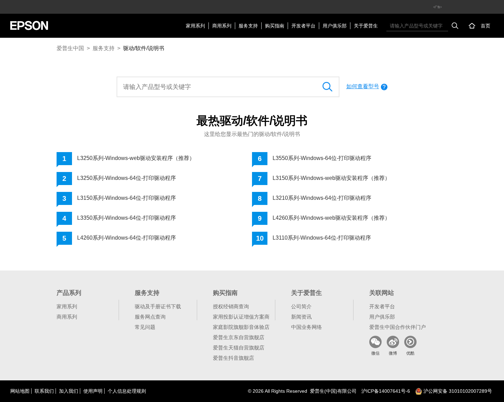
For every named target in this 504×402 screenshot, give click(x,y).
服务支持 (248, 25)
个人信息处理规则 (127, 391)
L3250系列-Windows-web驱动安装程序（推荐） (136, 158)
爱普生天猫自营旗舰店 (238, 348)
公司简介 (301, 306)
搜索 (455, 25)
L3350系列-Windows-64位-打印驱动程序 (126, 218)
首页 (485, 25)
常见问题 (145, 327)
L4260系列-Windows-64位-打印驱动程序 (126, 238)
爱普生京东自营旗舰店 (238, 337)
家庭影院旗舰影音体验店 (241, 327)
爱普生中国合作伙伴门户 (397, 327)
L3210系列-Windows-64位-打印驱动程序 (322, 198)
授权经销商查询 (231, 306)
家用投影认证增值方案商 (241, 317)
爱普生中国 (70, 48)
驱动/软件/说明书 (143, 48)
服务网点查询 (150, 317)
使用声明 (93, 391)
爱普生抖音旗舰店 (233, 358)
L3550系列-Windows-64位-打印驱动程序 (322, 158)
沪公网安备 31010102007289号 (457, 391)
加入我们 (68, 391)
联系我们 (44, 391)
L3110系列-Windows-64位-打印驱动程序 (322, 238)
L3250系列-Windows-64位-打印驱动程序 (126, 178)
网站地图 (19, 391)
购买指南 (274, 25)
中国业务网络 (306, 327)
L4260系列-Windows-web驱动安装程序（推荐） (331, 218)
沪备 (385, 391)
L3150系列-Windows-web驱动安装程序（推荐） (331, 178)
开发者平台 (303, 25)
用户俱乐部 (335, 25)
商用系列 (221, 25)
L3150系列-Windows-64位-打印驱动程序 (126, 198)
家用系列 (195, 25)
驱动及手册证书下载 (158, 306)
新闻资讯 (301, 317)
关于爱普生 (366, 25)
